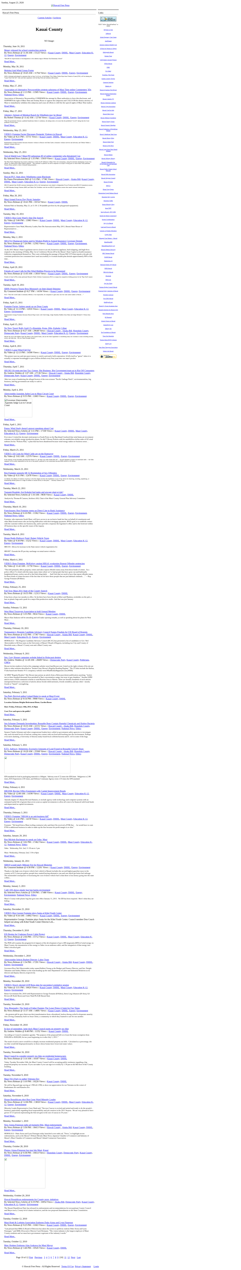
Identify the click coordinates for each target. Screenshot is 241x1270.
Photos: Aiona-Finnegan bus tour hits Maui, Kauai (26, 1150)
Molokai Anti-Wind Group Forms (19, 70)
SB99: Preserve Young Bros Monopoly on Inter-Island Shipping (32, 289)
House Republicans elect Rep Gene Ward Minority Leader (30, 1099)
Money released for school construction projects (25, 50)
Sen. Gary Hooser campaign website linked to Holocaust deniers (32, 657)
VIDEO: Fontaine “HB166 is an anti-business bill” (26, 816)
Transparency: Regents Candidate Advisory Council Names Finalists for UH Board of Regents (45, 632)
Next (73, 1257)
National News (10, 94)
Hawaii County (63, 179)
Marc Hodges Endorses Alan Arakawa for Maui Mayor (28, 1245)
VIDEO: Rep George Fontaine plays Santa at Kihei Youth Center (33, 913)
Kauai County (54, 53)
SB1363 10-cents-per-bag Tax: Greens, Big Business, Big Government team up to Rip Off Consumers (49, 370)
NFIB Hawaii (108, 268)
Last (79, 1257)
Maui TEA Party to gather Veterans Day (21, 1079)
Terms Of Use (67, 1266)
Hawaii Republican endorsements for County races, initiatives (31, 1199)
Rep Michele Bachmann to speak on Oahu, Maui (25, 839)
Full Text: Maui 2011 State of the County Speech (25, 591)
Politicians (84, 660)
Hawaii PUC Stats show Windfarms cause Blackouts (27, 177)
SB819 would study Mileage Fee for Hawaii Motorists (28, 865)
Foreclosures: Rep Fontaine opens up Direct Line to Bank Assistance (34, 510)
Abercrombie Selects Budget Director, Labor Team (26, 959)
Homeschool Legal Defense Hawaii (108, 193)
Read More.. (9, 61)
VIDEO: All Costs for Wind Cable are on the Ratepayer (28, 454)
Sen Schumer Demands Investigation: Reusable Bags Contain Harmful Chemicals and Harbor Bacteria (49, 723)
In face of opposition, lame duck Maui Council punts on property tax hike (36, 1029)
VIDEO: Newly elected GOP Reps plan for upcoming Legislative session (36, 985)
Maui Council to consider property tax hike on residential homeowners (35, 1056)
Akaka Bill (75, 179)
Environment (20, 55)
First (31, 1257)
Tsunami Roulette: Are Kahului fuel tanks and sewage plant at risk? (33, 492)
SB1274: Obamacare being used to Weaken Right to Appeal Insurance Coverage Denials (43, 241)
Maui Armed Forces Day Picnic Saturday (22, 199)
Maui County (75, 53)
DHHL (65, 53)
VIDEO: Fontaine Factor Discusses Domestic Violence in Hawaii (33, 134)
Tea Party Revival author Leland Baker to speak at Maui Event (31, 696)
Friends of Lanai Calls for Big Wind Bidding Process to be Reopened (34, 271)
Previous (38, 1257)
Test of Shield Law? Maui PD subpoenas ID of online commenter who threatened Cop (42, 156)
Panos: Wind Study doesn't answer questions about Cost (28, 428)
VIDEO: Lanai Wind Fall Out (17, 350)
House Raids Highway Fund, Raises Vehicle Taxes (26, 538)
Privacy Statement (83, 1266)
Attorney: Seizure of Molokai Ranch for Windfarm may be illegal (33, 115)
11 (65, 1257)
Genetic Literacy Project (108, 78)
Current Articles (45, 18)
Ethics (21, 94)
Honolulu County (80, 331)
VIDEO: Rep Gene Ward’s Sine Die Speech (23, 218)
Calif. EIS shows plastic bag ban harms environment (27, 890)
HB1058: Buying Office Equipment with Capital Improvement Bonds (35, 791)
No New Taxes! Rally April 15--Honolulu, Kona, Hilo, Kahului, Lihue (35, 328)
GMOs (7, 662)
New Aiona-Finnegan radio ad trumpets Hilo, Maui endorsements (33, 1125)
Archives (57, 18)
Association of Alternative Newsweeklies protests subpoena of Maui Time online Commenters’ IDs (47, 89)
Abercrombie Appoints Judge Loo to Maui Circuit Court (29, 393)
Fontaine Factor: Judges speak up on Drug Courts (26, 306)
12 (69, 1257)
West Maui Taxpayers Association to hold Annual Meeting (30, 611)
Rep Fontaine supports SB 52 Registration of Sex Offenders (30, 473)
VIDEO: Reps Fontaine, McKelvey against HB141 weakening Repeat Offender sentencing (44, 563)
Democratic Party (11, 333)
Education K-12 (80, 137)
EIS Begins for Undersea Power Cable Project (24, 934)
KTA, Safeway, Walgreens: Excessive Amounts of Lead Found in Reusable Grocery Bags (44, 749)
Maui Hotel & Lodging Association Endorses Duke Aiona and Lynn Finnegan (38, 1222)
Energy (11, 55)
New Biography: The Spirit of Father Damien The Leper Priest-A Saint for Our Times (42, 1008)
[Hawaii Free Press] (60, 5)
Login (96, 1266)
